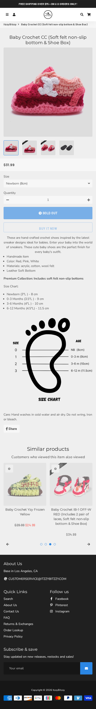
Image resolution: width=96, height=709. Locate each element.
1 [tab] (41, 544)
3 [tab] (50, 544)
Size (6, 176)
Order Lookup (13, 630)
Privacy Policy (13, 636)
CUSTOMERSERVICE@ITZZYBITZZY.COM (37, 579)
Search (8, 599)
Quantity (10, 193)
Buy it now (48, 228)
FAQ (7, 618)
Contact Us (11, 611)
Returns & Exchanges (18, 624)
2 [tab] (46, 544)
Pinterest (61, 605)
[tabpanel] (25, 495)
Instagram (61, 611)
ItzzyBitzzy (10, 24)
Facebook (61, 599)
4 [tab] (55, 544)
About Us (10, 605)
